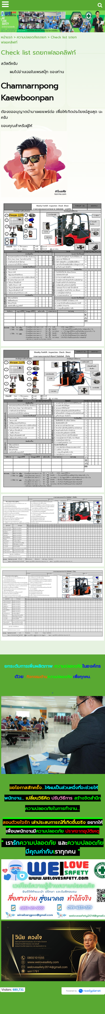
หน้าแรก (6, 37)
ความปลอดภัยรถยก (31, 37)
